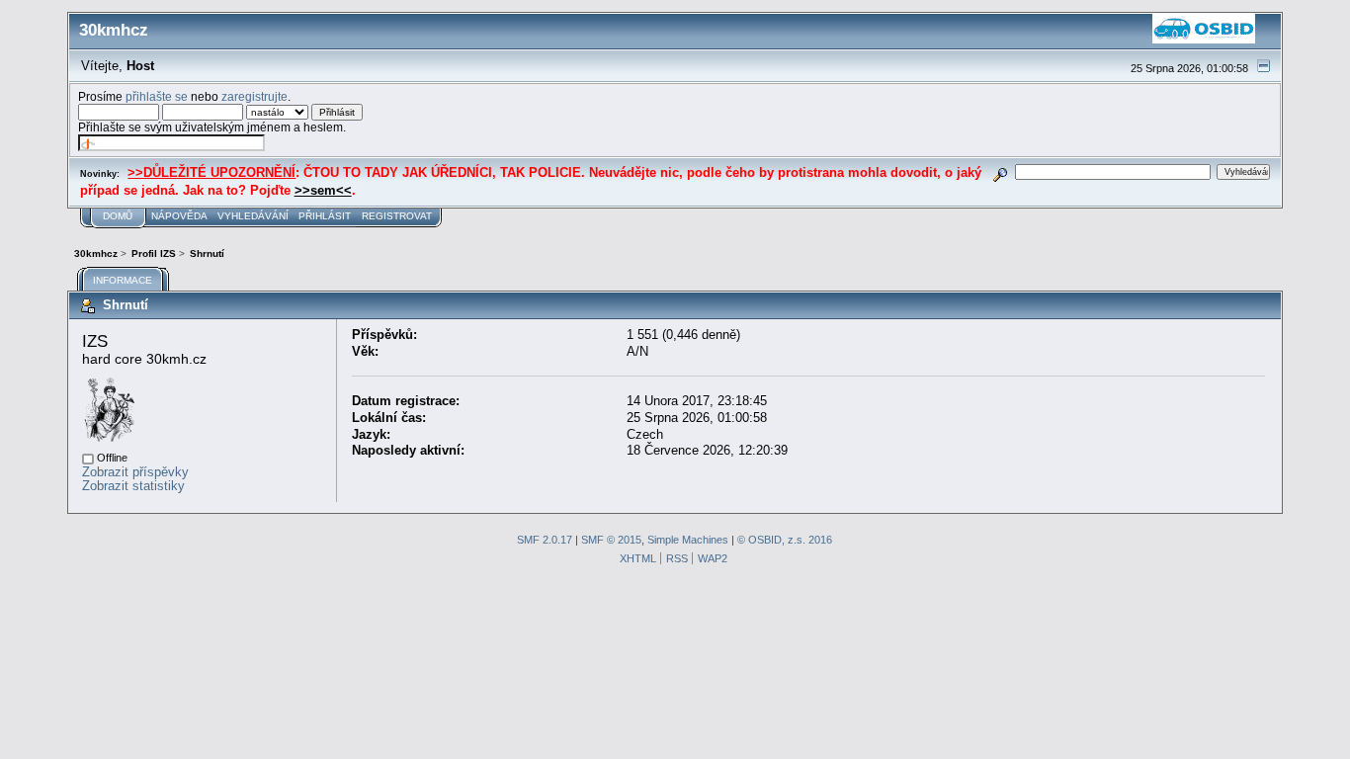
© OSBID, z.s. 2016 (784, 540)
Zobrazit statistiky (133, 485)
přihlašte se (157, 96)
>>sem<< (323, 190)
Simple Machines (687, 540)
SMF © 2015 (611, 540)
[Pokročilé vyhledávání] (999, 171)
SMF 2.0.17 (544, 540)
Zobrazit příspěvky (135, 471)
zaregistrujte (254, 96)
